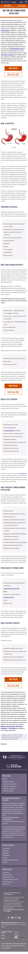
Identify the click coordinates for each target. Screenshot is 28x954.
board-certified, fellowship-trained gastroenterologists (11, 818)
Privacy (3, 938)
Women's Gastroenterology (11, 860)
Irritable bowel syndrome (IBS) (11, 588)
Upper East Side (10, 726)
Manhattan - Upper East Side (10, 784)
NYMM (8, 948)
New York (22, 803)
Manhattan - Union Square (9, 786)
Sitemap (17, 934)
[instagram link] (15, 917)
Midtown (3, 726)
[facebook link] (8, 917)
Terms (16, 932)
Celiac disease (5, 30)
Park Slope (13, 728)
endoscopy (23, 473)
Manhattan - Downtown (9, 788)
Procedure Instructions (8, 877)
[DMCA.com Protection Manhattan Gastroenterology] (19, 937)
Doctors (5, 862)
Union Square (19, 726)
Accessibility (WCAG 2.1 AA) (6, 932)
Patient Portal (6, 884)
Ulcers (5, 591)
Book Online (7, 6)
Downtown (4, 728)
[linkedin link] (19, 917)
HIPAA (3, 935)
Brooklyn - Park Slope (8, 791)
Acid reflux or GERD (9, 597)
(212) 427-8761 (21, 6)
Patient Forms (6, 872)
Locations (21, 2)
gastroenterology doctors (17, 49)
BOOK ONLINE (13, 68)
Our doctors (14, 2)
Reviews (5, 857)
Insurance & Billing (7, 875)
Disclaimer (4, 744)
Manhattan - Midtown (8, 781)
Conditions (6, 853)
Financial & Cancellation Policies (10, 879)
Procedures (6, 855)
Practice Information (8, 882)
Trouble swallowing (9, 430)
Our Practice (6, 848)
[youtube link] (12, 917)
